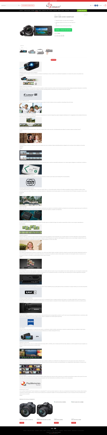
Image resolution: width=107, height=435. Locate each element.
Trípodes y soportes (61, 10)
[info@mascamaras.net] (90, 5)
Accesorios (32, 10)
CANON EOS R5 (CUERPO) (58, 419)
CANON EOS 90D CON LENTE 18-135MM (44, 419)
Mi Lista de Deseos (73, 10)
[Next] (51, 30)
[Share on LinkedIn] (63, 36)
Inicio (55, 15)
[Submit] (19, 5)
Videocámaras (67, 10)
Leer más (21, 422)
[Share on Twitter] (57, 36)
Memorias (50, 10)
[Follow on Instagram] (97, 5)
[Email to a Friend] (59, 36)
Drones (40, 10)
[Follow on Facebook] (95, 5)
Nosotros (21, 10)
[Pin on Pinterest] (61, 36)
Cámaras (36, 10)
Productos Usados (27, 10)
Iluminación (44, 10)
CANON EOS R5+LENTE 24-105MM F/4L (26, 419)
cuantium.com (56, 433)
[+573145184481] (93, 5)
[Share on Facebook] (55, 36)
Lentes (47, 10)
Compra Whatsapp (82, 10)
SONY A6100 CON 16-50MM (76, 419)
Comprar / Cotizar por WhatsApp (63, 29)
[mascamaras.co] (53, 5)
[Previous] (22, 30)
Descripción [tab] (53, 59)
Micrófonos (55, 10)
